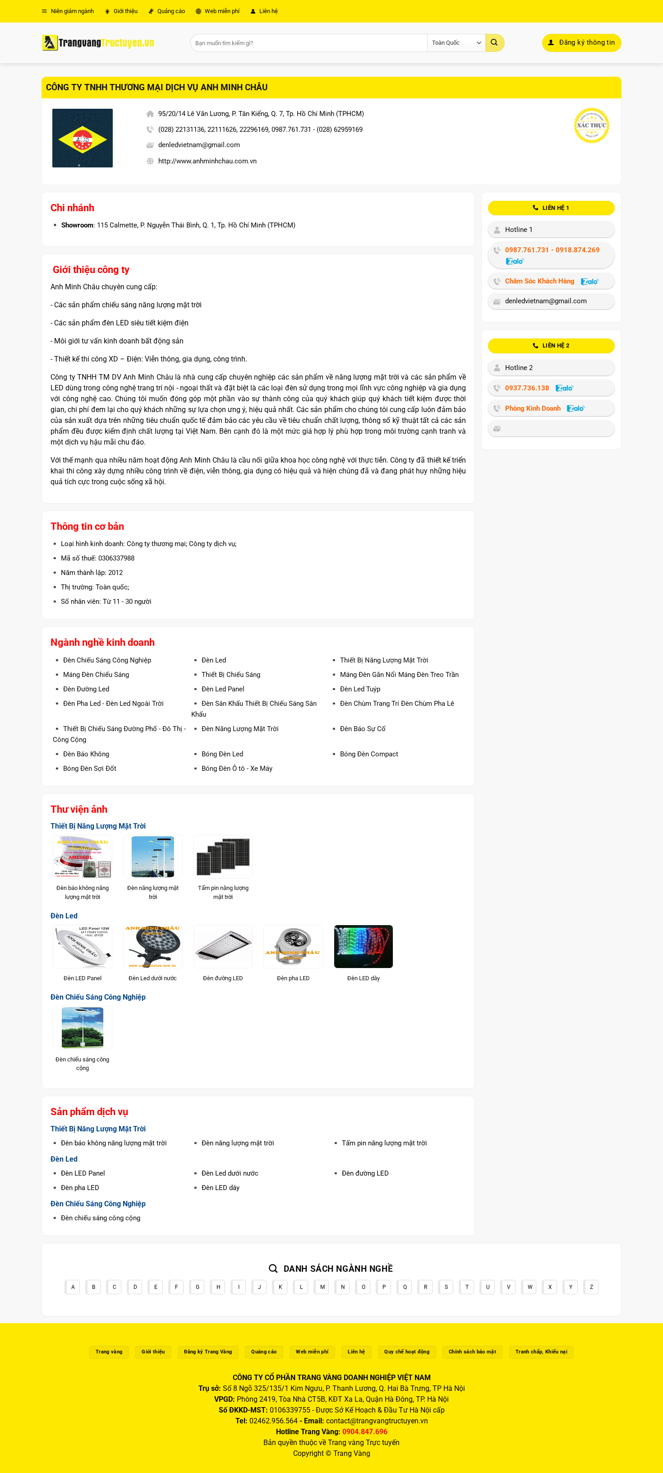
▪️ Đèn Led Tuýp (355, 689)
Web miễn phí (221, 11)
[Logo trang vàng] (97, 42)
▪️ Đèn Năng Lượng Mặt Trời (235, 729)
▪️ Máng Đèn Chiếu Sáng (91, 675)
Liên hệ (268, 11)
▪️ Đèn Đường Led (81, 689)
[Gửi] (495, 43)
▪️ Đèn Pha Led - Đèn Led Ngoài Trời (108, 703)
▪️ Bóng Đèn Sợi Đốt (84, 768)
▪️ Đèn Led (208, 660)
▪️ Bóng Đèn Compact (364, 754)
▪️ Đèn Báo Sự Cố (358, 729)
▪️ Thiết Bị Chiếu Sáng (225, 675)
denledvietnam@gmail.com (199, 145)
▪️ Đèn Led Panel (217, 689)
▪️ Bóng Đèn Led (217, 754)
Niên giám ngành (72, 11)
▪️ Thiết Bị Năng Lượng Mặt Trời (379, 660)
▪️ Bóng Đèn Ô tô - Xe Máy (231, 768)
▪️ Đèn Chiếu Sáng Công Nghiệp (102, 660)
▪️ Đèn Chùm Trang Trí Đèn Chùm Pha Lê (392, 703)
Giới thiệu (125, 11)
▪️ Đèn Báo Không (81, 754)
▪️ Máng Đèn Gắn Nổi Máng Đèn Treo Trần (394, 675)
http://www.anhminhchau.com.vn (207, 161)
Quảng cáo (170, 11)
